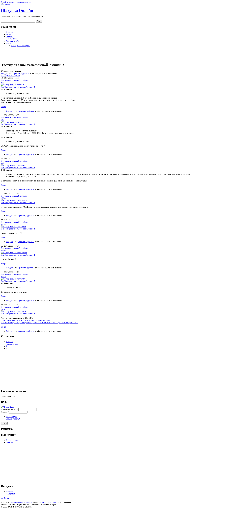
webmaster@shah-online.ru (21, 502)
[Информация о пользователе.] (12, 85)
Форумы (9, 36)
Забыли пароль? (13, 419)
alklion (3, 198)
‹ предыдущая (12, 344)
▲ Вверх (5, 498)
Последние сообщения (20, 45)
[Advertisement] (120, 54)
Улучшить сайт (12, 41)
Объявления (11, 39)
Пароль (5, 412)
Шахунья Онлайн (17, 10)
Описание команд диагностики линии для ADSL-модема (25, 320)
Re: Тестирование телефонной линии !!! (18, 87)
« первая (9, 342)
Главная (9, 32)
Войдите (4, 73)
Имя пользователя (9, 409)
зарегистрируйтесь (21, 73)
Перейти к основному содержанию (16, 2)
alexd (3, 309)
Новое (8, 43)
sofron (3, 163)
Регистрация (11, 416)
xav (2, 82)
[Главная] (5, 4)
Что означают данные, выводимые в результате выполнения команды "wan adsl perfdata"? (39, 322)
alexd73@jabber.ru (49, 502)
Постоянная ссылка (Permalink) (14, 80)
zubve (3, 224)
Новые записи (12, 440)
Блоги (8, 34)
